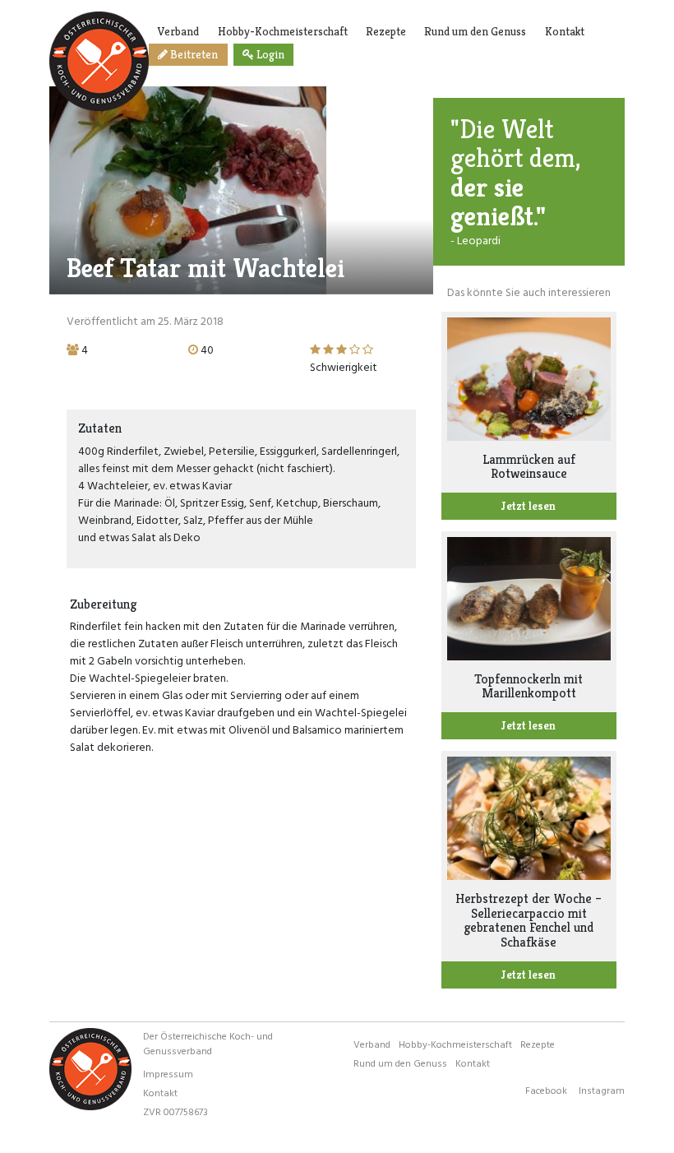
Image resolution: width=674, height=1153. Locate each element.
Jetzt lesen (528, 505)
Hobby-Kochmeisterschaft (283, 31)
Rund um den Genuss (475, 31)
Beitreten (193, 54)
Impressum (168, 1073)
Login (269, 54)
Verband (178, 31)
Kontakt (564, 31)
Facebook (546, 1089)
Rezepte (386, 31)
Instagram (602, 1089)
